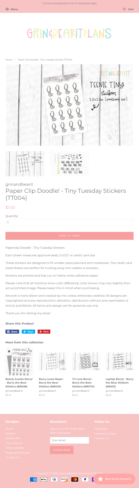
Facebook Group (104, 433)
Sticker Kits (12, 438)
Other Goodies (14, 447)
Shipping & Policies (17, 452)
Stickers (10, 433)
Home (8, 59)
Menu (14, 9)
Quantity (11, 216)
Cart (130, 9)
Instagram (101, 428)
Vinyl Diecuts (13, 443)
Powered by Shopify (90, 473)
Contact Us (12, 457)
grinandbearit (68, 473)
